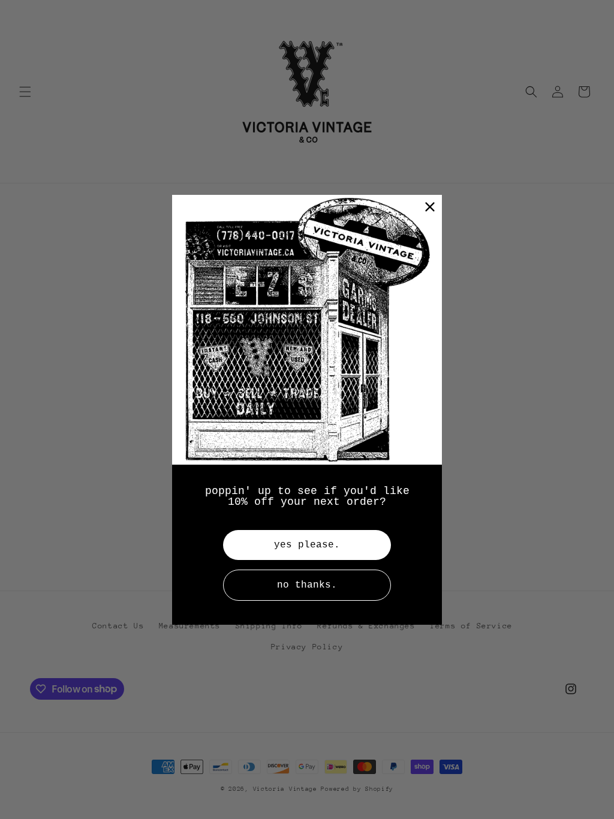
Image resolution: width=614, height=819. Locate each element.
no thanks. (307, 585)
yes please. (307, 545)
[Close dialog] (430, 206)
